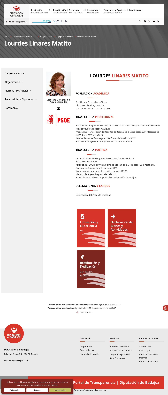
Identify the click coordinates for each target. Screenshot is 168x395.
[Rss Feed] (140, 21)
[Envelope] (58, 108)
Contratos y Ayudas (114, 11)
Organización (12, 82)
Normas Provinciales (16, 90)
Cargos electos (46, 36)
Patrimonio (11, 108)
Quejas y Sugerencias (120, 354)
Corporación (86, 346)
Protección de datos (148, 361)
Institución (39, 11)
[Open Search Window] (158, 21)
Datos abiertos (87, 350)
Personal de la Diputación (19, 99)
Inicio (6, 36)
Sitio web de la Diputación (16, 360)
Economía (93, 11)
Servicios (75, 11)
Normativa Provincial (89, 354)
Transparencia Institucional (24, 36)
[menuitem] (41, 10)
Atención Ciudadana (119, 346)
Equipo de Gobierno (65, 36)
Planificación (60, 11)
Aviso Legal (144, 350)
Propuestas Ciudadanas (121, 350)
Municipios (135, 10)
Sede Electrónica (117, 358)
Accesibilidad (145, 346)
